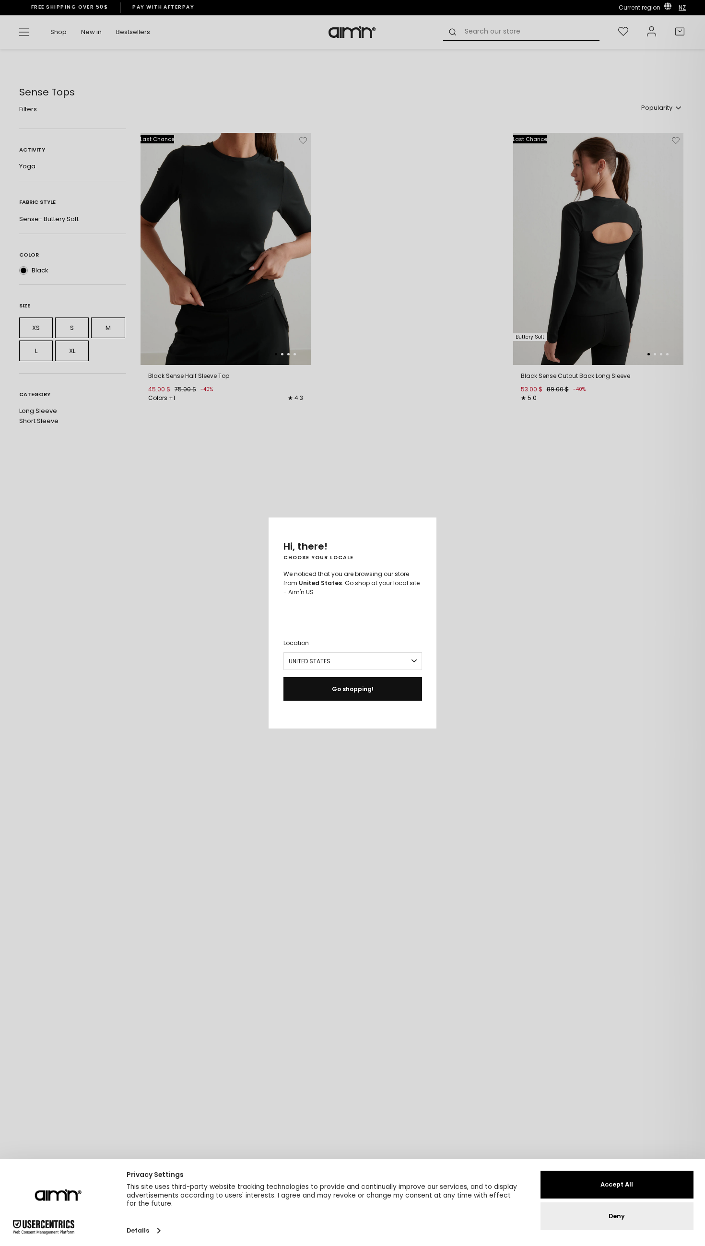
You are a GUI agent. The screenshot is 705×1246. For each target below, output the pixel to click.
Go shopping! (353, 689)
